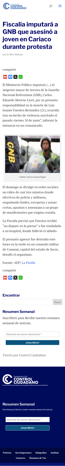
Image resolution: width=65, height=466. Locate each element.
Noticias (19, 54)
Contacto (20, 457)
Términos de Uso (37, 457)
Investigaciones (23, 452)
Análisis (55, 452)
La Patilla (28, 263)
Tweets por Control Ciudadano (24, 355)
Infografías (41, 452)
